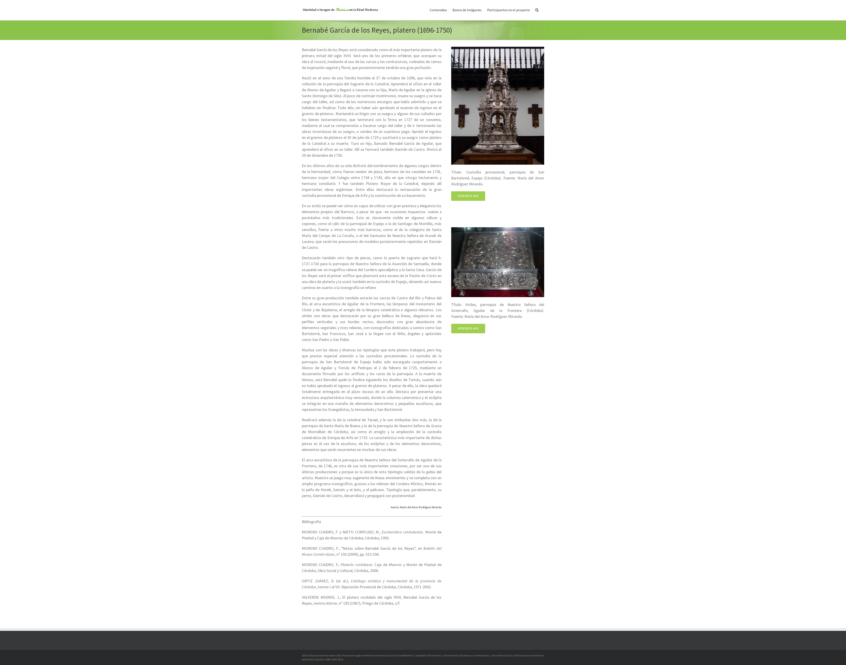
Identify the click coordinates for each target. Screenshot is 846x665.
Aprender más (468, 196)
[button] (537, 9)
